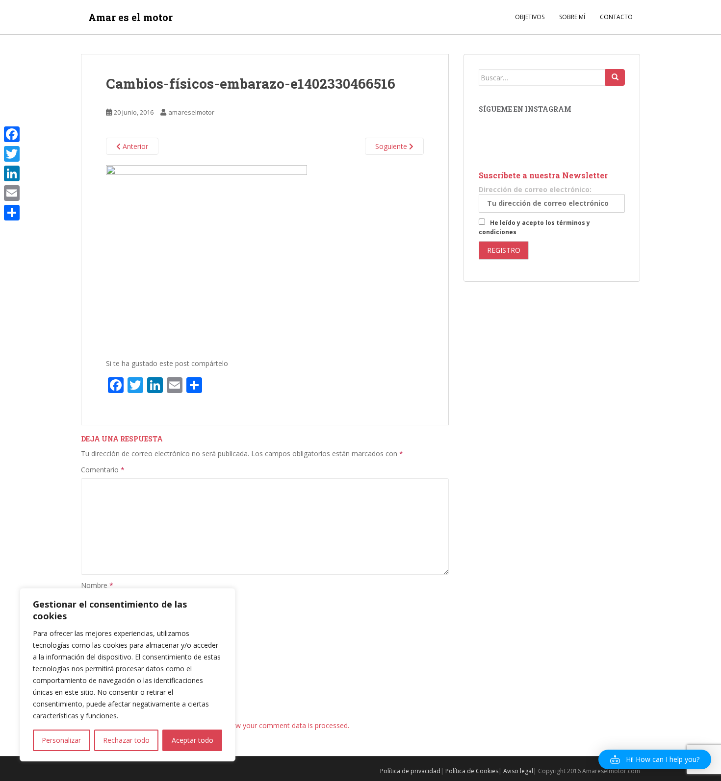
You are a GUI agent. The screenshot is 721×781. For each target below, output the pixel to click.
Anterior (134, 146)
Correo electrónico (113, 619)
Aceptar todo (192, 740)
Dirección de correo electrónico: (535, 189)
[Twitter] (12, 154)
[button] (654, 759)
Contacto (616, 17)
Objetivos (529, 17)
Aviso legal (518, 771)
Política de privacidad (410, 771)
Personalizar (61, 740)
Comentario (103, 469)
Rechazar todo (126, 740)
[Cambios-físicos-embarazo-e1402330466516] (206, 257)
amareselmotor (191, 112)
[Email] (12, 193)
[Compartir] (12, 212)
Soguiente (392, 146)
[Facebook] (12, 134)
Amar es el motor (130, 17)
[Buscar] (615, 77)
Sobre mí (572, 17)
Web (88, 654)
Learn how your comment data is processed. (278, 725)
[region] (127, 674)
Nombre (97, 585)
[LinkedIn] (12, 173)
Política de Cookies (471, 771)
